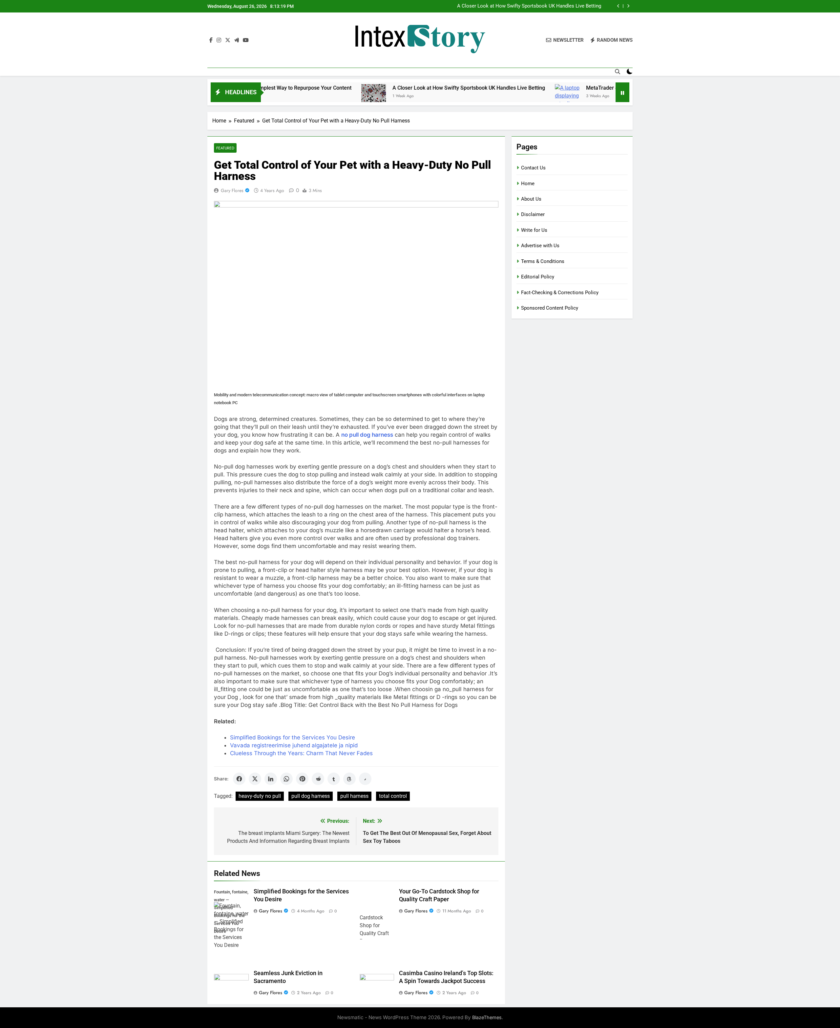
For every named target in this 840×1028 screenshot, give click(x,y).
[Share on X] (255, 779)
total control (393, 796)
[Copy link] (365, 779)
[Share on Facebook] (239, 779)
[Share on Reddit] (318, 779)
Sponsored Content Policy (549, 308)
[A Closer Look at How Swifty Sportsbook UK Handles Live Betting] (335, 96)
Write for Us (534, 230)
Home (528, 183)
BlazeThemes (487, 1017)
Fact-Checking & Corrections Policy (559, 292)
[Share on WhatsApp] (286, 779)
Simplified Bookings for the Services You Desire (292, 737)
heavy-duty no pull (260, 796)
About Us (531, 199)
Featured (225, 148)
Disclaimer (533, 214)
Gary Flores (232, 190)
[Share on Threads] (349, 779)
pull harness (354, 796)
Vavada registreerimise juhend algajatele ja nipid (294, 745)
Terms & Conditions (542, 261)
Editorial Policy (537, 277)
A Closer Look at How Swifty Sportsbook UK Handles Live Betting (529, 6)
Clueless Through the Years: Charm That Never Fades (301, 753)
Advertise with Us (540, 246)
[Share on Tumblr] (333, 779)
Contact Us (533, 168)
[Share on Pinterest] (302, 779)
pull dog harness (310, 796)
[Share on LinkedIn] (270, 779)
